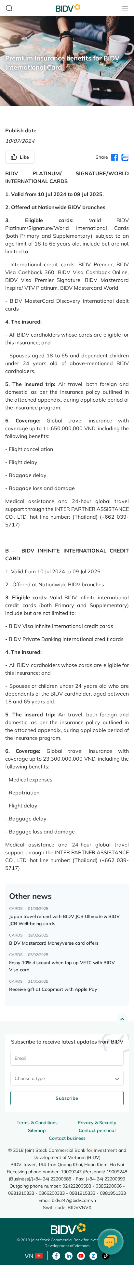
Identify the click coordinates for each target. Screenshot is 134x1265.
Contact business (67, 1138)
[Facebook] (56, 1255)
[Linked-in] (69, 1255)
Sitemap (37, 1130)
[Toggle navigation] (125, 8)
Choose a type (30, 1078)
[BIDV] (67, 1228)
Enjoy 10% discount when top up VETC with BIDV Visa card (62, 966)
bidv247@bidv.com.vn (74, 1200)
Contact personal (97, 1130)
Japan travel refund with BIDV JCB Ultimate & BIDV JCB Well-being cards (64, 919)
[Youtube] (81, 1255)
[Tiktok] (106, 1255)
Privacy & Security (97, 1122)
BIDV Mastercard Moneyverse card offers (54, 943)
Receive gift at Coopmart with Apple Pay (53, 989)
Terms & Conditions (37, 1122)
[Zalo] (93, 1255)
